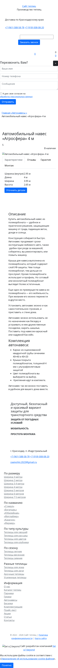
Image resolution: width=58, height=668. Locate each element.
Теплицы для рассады (16, 535)
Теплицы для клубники (16, 542)
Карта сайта (41, 638)
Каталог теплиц (12, 589)
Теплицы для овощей (15, 532)
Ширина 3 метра (13, 476)
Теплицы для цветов (15, 539)
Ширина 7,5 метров (15, 497)
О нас (7, 586)
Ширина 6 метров (14, 493)
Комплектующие (13, 606)
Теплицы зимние (13, 558)
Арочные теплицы (14, 574)
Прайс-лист (10, 610)
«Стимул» (9, 506)
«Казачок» (9, 519)
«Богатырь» (10, 509)
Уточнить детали (15, 190)
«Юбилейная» (11, 513)
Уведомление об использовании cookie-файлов (27, 658)
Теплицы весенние (14, 554)
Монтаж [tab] (9, 165)
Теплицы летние (13, 551)
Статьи (8, 616)
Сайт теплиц (29, 6)
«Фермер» (9, 523)
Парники (9, 593)
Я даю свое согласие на (16, 95)
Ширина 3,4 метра (14, 483)
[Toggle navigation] (3, 54)
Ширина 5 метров (14, 490)
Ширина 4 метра (13, 487)
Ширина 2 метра (13, 480)
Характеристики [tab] (13, 159)
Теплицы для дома (14, 567)
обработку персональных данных (16, 96)
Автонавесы (10, 600)
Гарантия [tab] (46, 159)
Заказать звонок (29, 42)
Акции (7, 613)
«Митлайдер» (11, 516)
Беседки (8, 603)
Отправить (8, 101)
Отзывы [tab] (31, 159)
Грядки (7, 596)
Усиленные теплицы (15, 577)
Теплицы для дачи (14, 570)
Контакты (9, 620)
